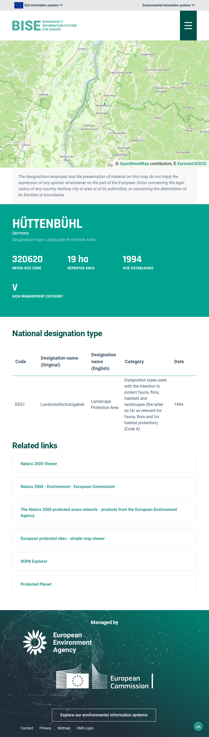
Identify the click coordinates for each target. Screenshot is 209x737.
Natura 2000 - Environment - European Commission (68, 486)
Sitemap (63, 728)
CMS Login (85, 728)
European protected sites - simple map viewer (63, 538)
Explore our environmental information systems (104, 715)
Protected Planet (36, 584)
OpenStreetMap (134, 163)
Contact (27, 728)
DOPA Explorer (34, 561)
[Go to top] (198, 726)
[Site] (72, 25)
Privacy (45, 728)
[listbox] (38, 5)
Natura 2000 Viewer (39, 463)
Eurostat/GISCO (192, 163)
